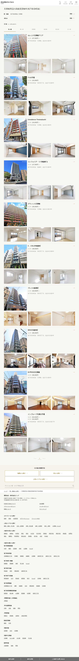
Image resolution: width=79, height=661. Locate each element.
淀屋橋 (15, 548)
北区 (41, 536)
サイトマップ (43, 509)
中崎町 (16, 556)
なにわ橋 (12, 638)
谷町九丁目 (56, 556)
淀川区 (35, 536)
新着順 (33, 29)
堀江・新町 (47, 526)
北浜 (26, 586)
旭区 (5, 536)
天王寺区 (38, 533)
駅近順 (57, 29)
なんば (31, 548)
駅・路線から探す (14, 491)
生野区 (70, 533)
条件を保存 (11, 659)
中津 (5, 548)
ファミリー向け (36, 518)
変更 (71, 14)
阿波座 (5, 571)
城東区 (10, 536)
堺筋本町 (16, 571)
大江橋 (18, 638)
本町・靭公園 (29, 526)
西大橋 (11, 593)
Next (43, 458)
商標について (7, 509)
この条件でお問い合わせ (58, 659)
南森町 (27, 556)
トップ (5, 491)
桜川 (28, 578)
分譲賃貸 (15, 518)
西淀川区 (51, 533)
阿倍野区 (16, 536)
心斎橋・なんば (57, 526)
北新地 (17, 615)
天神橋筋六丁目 (8, 556)
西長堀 (23, 578)
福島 (14, 608)
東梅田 (22, 556)
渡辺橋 (24, 638)
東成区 (64, 533)
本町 (20, 548)
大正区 (32, 533)
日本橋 (39, 578)
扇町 (15, 586)
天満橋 (33, 556)
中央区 (46, 536)
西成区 (30, 536)
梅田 (10, 548)
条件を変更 (30, 659)
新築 (10, 518)
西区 (22, 533)
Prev (35, 458)
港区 (27, 533)
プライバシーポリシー (10, 506)
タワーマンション (24, 518)
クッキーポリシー (44, 506)
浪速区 (45, 533)
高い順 (22, 29)
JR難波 (6, 601)
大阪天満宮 (24, 615)
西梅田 (5, 563)
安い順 (10, 29)
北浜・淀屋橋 (20, 526)
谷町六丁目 (48, 556)
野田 (19, 608)
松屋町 (29, 593)
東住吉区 (23, 536)
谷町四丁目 (40, 556)
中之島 (30, 638)
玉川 (12, 578)
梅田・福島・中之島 (9, 526)
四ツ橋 (22, 563)
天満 (5, 608)
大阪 (10, 608)
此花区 (17, 533)
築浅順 (45, 29)
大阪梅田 (6, 645)
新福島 (11, 615)
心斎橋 (25, 548)
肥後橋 (11, 563)
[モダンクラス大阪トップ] (7, 2)
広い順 (69, 29)
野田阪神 (6, 578)
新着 (5, 518)
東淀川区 (58, 533)
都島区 (5, 533)
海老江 (5, 615)
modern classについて (10, 503)
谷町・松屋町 (38, 526)
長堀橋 (38, 586)
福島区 (11, 533)
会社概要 (42, 503)
